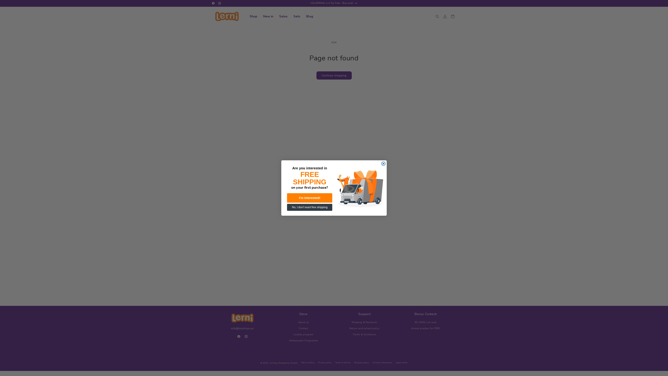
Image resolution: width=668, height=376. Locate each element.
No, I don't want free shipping (310, 207)
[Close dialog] (383, 164)
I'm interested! (309, 198)
